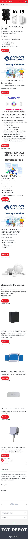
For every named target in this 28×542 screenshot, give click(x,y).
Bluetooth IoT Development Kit (13, 286)
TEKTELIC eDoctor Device (12, 408)
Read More (5, 50)
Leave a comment (5, 52)
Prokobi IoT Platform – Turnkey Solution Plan (11, 230)
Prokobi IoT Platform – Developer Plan (11, 177)
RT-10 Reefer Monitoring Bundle (12, 27)
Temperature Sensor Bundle (13, 114)
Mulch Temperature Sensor (13, 447)
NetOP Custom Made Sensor (14, 331)
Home (2, 4)
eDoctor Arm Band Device (12, 372)
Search (20, 1)
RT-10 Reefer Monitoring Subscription (12, 81)
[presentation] (26, 504)
